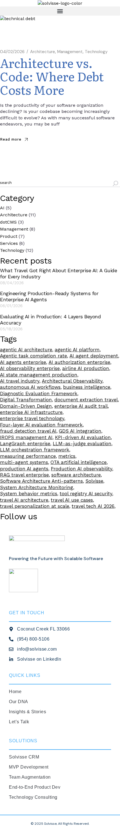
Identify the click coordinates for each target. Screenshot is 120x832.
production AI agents (24, 468)
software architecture (76, 475)
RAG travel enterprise (24, 475)
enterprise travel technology (32, 418)
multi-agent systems (24, 462)
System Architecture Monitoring (36, 487)
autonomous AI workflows (30, 387)
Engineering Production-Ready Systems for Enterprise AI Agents (49, 296)
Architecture (42, 51)
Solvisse (94, 481)
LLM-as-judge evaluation (82, 443)
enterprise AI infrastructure (31, 412)
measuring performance (28, 456)
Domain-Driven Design (26, 406)
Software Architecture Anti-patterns (41, 481)
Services (9, 243)
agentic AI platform (77, 349)
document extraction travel (86, 399)
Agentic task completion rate (33, 356)
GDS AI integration (80, 431)
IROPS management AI (26, 437)
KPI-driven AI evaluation (83, 437)
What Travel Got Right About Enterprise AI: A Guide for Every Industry (58, 273)
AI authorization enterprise (79, 362)
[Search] (115, 184)
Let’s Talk (19, 721)
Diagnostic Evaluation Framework (38, 393)
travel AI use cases (72, 500)
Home (15, 691)
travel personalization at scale (34, 506)
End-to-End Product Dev (34, 787)
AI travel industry (19, 381)
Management (70, 51)
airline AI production (85, 368)
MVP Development (29, 767)
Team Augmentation (30, 777)
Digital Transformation (26, 399)
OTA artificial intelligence (79, 462)
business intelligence (86, 387)
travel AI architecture (24, 500)
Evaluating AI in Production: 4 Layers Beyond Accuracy (50, 320)
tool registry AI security (86, 493)
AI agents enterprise (23, 362)
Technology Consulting (33, 797)
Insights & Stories (27, 711)
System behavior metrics (28, 493)
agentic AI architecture (26, 349)
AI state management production (38, 375)
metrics (66, 456)
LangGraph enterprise (25, 443)
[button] (60, 11)
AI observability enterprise (30, 368)
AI (2, 207)
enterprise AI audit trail (81, 406)
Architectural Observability (72, 381)
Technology (96, 51)
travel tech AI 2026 (93, 506)
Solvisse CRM (24, 757)
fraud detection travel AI (28, 431)
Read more (10, 139)
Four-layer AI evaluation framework (41, 425)
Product (8, 236)
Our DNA (18, 701)
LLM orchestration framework (34, 449)
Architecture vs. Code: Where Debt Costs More (52, 76)
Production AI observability (81, 468)
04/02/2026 (12, 51)
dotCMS (8, 222)
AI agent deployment (93, 356)
